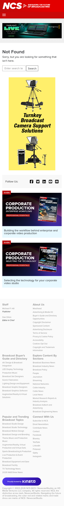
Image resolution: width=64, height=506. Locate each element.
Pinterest (37, 449)
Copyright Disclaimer (42, 322)
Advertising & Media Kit (43, 312)
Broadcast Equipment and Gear (15, 461)
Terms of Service (40, 332)
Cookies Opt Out (40, 343)
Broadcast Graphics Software (14, 390)
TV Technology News (11, 468)
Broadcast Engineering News (45, 411)
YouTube (36, 442)
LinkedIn (36, 445)
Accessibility (38, 340)
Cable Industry (39, 387)
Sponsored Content (41, 325)
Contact (36, 431)
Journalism (37, 376)
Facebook (37, 434)
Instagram (37, 456)
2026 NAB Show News (12, 472)
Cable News (38, 391)
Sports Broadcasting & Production (16, 451)
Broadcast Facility (10, 465)
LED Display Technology (12, 369)
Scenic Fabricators (10, 379)
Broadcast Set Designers (13, 376)
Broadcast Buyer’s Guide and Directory (14, 357)
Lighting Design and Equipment (15, 383)
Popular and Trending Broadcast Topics (15, 418)
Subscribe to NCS (40, 420)
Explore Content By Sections (45, 357)
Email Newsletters (40, 424)
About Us (38, 304)
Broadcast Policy (40, 369)
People (36, 373)
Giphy (35, 452)
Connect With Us (43, 416)
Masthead (37, 308)
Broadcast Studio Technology (14, 427)
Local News (38, 394)
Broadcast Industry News (43, 366)
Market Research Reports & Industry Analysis (44, 400)
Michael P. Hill (8, 308)
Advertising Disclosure (42, 329)
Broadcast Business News (44, 362)
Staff (5, 304)
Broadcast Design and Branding (16, 434)
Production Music (9, 372)
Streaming (37, 380)
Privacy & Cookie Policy (43, 336)
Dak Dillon (6, 317)
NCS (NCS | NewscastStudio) (39, 488)
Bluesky (36, 438)
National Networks (41, 383)
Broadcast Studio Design (13, 423)
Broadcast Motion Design (13, 430)
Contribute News (40, 427)
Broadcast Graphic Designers (14, 387)
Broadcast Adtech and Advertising (42, 406)
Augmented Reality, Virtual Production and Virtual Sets (14, 446)
